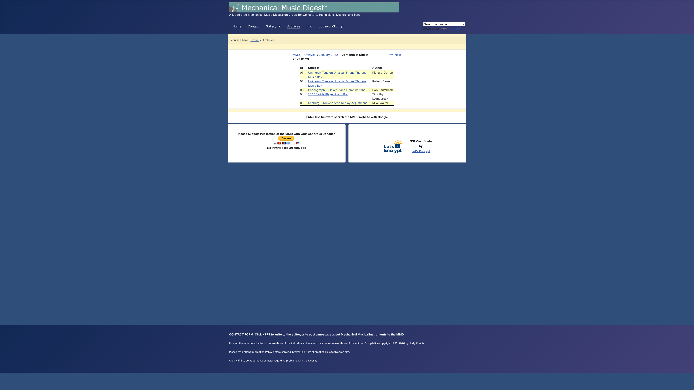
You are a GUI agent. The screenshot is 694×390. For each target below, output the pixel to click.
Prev (390, 55)
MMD (296, 55)
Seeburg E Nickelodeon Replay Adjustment (337, 103)
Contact (254, 26)
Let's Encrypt (421, 151)
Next (398, 55)
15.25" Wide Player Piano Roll (328, 94)
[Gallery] (278, 26)
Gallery (271, 26)
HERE (266, 334)
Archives (293, 26)
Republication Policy (260, 351)
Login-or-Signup (331, 26)
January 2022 (328, 55)
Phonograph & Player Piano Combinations (336, 90)
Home (236, 26)
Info (309, 26)
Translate (453, 28)
